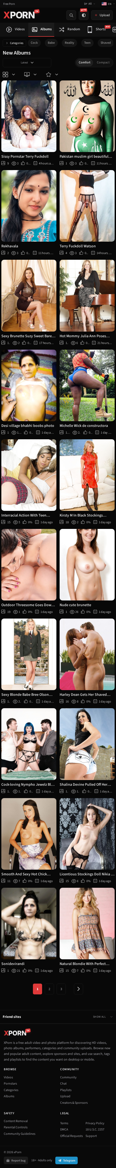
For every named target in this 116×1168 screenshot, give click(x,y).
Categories (16, 43)
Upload (65, 1096)
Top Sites (31, 74)
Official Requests (71, 1136)
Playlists (65, 1090)
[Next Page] (78, 989)
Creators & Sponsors (74, 1103)
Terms (64, 1123)
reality (69, 42)
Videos (8, 1077)
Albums (9, 1096)
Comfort (84, 62)
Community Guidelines (19, 1134)
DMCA (64, 1129)
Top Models (52, 74)
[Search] (71, 15)
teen (87, 42)
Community (68, 1077)
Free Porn (9, 3)
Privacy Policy (95, 1123)
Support (91, 1136)
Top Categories (9, 74)
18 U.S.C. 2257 (95, 1129)
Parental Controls (16, 1127)
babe (51, 42)
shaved (106, 42)
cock (34, 42)
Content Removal (16, 1121)
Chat (63, 1083)
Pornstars (10, 1083)
